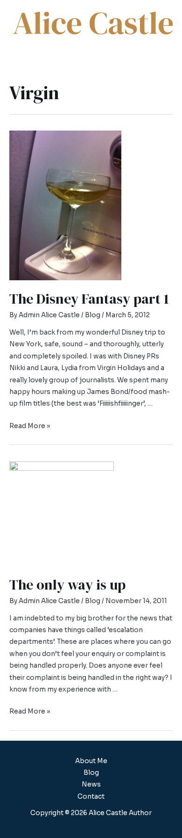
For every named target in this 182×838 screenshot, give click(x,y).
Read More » (29, 426)
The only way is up (67, 584)
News (91, 784)
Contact (91, 797)
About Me (91, 761)
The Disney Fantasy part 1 (89, 298)
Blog (92, 315)
